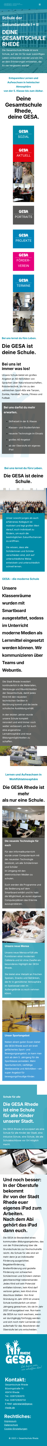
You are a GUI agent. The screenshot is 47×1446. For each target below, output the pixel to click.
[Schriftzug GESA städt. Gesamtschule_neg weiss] (13, 3)
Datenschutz (11, 1425)
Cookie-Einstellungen (15, 1428)
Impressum (10, 1421)
